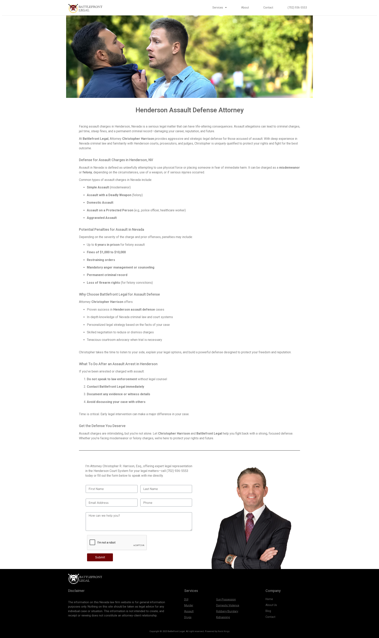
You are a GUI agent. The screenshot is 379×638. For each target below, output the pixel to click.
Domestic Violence (227, 605)
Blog (268, 610)
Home (269, 599)
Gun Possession (226, 599)
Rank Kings (224, 631)
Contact (268, 7)
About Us (271, 605)
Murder (188, 605)
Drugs (187, 617)
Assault (189, 611)
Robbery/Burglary (227, 611)
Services (217, 7)
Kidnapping (223, 617)
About (245, 7)
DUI (186, 599)
